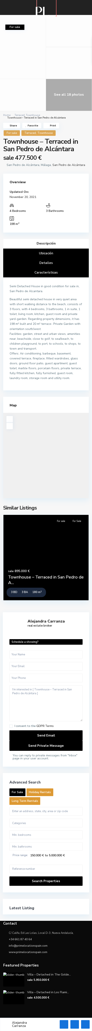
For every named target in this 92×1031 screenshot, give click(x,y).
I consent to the (34, 726)
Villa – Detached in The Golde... (49, 974)
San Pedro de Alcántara (68, 165)
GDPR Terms (45, 726)
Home (6, 115)
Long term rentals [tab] (25, 801)
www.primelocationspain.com (28, 952)
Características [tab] (46, 272)
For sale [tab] (17, 792)
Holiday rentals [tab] (40, 792)
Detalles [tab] (46, 263)
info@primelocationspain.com (28, 946)
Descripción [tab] (46, 243)
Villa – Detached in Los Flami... (48, 992)
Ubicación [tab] (46, 253)
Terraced (20, 115)
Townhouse (33, 115)
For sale (12, 133)
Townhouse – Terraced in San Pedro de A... (46, 580)
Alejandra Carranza (46, 621)
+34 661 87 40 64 (20, 939)
